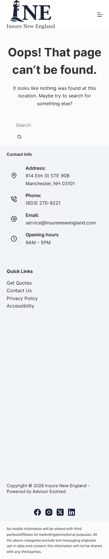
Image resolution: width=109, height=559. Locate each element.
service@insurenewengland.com (61, 223)
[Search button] (19, 136)
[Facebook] (37, 512)
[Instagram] (48, 512)
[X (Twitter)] (60, 512)
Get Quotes (19, 283)
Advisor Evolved (49, 491)
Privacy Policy (22, 298)
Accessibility (20, 306)
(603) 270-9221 (43, 203)
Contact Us (19, 290)
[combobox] (54, 125)
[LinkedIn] (71, 512)
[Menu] (100, 14)
